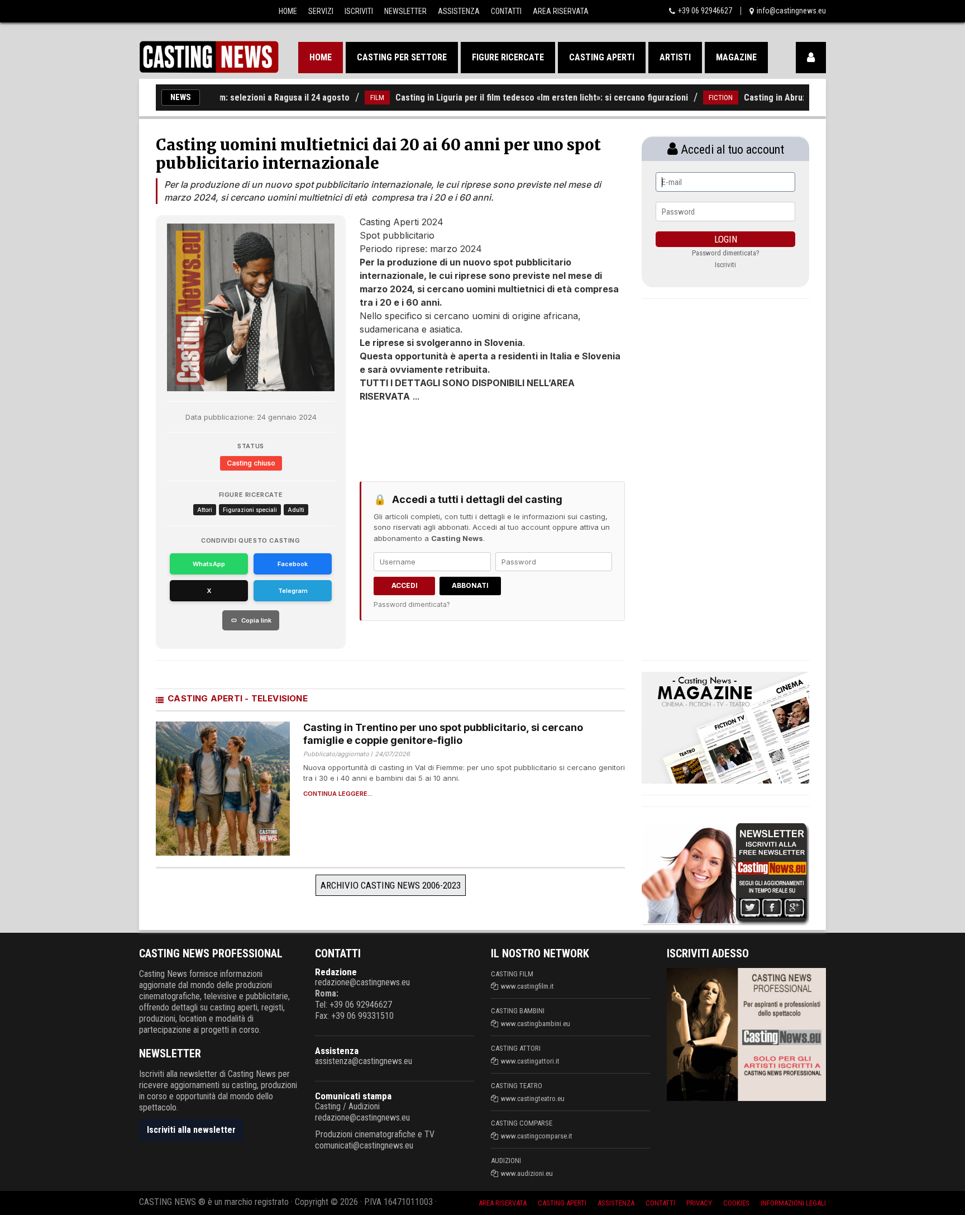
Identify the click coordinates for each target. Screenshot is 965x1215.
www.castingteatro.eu (533, 1098)
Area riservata (503, 1203)
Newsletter (405, 11)
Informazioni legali (793, 1203)
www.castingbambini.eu (535, 1023)
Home (288, 11)
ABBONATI (470, 585)
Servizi (320, 11)
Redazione (336, 971)
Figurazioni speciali (250, 509)
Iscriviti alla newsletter (191, 1129)
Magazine (736, 57)
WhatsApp (209, 564)
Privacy (699, 1203)
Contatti (506, 11)
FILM (352, 97)
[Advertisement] (471, 436)
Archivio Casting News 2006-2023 (391, 885)
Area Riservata (561, 11)
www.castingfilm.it (527, 986)
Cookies (736, 1203)
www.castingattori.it (530, 1061)
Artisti (675, 57)
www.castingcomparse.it (536, 1136)
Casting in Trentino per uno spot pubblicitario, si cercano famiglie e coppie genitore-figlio (443, 734)
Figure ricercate (508, 57)
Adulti (296, 509)
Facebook (293, 564)
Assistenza (459, 11)
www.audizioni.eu (527, 1173)
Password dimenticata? (412, 604)
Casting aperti (601, 57)
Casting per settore (402, 57)
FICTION (696, 97)
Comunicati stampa (353, 1096)
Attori (204, 509)
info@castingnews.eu (791, 11)
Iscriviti (359, 11)
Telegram (293, 591)
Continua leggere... (337, 794)
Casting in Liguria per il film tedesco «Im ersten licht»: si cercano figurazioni (516, 97)
